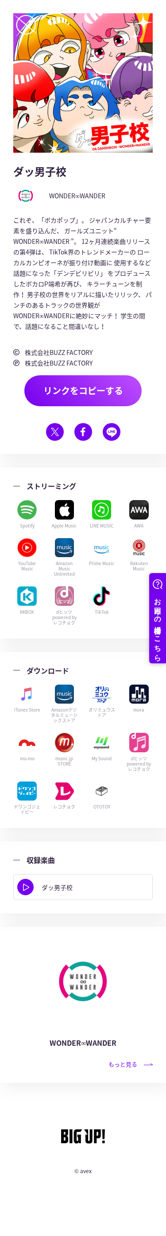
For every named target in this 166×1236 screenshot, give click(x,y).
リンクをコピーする (83, 390)
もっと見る (122, 1064)
